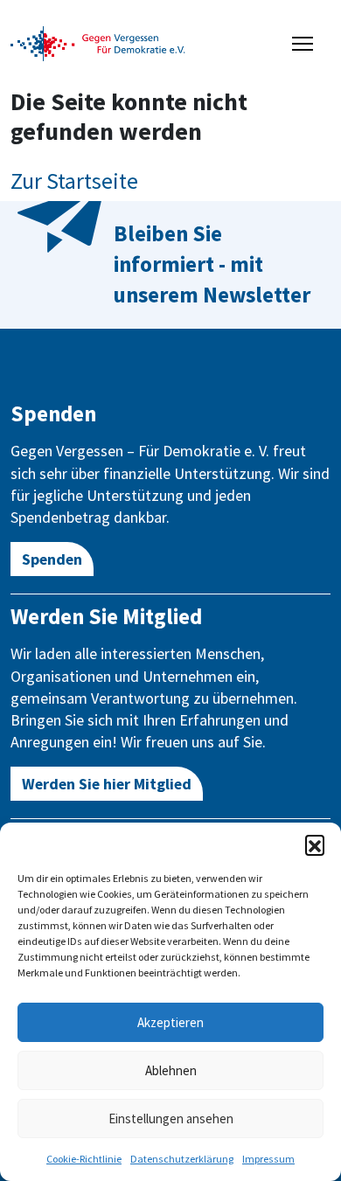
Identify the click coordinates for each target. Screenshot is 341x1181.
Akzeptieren (170, 1022)
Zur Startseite (74, 180)
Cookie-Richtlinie (84, 1158)
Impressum (268, 1158)
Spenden (52, 559)
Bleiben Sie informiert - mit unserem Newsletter (212, 264)
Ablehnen (171, 1070)
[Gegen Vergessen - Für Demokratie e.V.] (97, 42)
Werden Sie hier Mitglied (106, 784)
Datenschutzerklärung (181, 1158)
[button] (315, 844)
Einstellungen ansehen (170, 1118)
